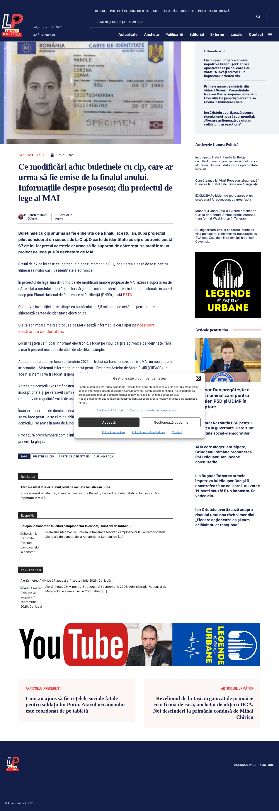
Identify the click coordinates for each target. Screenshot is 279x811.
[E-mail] (137, 216)
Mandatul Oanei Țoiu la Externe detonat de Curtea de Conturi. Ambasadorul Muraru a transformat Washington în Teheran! (225, 214)
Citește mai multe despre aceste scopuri (153, 410)
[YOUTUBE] (273, 19)
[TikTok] (230, 804)
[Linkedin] (117, 216)
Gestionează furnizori (110, 410)
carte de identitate (74, 456)
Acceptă (109, 422)
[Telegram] (147, 216)
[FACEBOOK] (273, 14)
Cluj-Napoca (103, 456)
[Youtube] (272, 804)
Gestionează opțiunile (171, 422)
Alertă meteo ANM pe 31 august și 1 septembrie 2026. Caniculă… (66, 580)
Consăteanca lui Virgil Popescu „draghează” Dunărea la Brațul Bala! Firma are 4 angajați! (227, 182)
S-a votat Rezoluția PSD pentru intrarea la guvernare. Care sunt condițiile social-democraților (224, 428)
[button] (198, 378)
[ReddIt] (127, 216)
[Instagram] (220, 804)
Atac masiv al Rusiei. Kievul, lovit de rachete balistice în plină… (66, 487)
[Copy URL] (157, 216)
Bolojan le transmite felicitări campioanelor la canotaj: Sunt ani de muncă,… (76, 526)
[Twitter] (87, 216)
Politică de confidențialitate (148, 432)
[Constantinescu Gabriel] (20, 217)
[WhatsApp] (107, 216)
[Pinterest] (97, 216)
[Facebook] (77, 216)
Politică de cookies (113, 432)
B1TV (128, 294)
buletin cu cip (43, 456)
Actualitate (32, 155)
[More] (168, 216)
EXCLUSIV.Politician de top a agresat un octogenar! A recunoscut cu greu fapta (224, 197)
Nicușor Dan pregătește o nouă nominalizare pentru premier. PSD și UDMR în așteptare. (222, 398)
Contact (177, 432)
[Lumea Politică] (12, 763)
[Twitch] (241, 804)
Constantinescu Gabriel (37, 216)
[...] (46, 498)
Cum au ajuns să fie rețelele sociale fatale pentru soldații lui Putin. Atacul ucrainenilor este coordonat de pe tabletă (76, 705)
